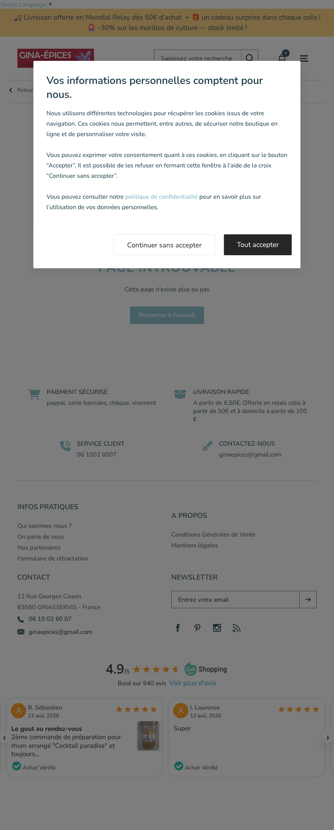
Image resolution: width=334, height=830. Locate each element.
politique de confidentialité (161, 197)
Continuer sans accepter (164, 245)
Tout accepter (258, 245)
